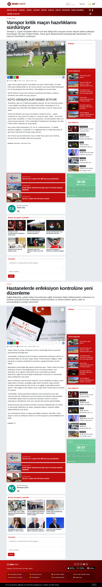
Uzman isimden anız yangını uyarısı (86, 169)
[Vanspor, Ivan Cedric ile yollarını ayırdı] (17, 243)
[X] (78, 564)
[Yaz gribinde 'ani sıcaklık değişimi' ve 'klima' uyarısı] (17, 523)
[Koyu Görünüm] (92, 10)
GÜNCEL (22, 10)
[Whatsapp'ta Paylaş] (14, 77)
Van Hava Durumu (37, 574)
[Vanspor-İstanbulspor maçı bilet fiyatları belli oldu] (55, 225)
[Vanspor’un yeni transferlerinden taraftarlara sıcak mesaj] (17, 225)
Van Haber (82, 158)
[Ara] (90, 10)
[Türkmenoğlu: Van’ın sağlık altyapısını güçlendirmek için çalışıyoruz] (17, 505)
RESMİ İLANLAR (13, 14)
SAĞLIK (51, 10)
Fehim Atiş (11, 80)
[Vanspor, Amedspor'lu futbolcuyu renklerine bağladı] (55, 243)
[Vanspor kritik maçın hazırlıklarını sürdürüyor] (36, 58)
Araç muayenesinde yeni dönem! (85, 162)
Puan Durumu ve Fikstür (16, 577)
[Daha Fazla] (17, 77)
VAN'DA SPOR (12, 10)
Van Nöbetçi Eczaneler (16, 574)
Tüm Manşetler (35, 577)
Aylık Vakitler (72, 195)
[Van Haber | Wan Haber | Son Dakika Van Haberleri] (16, 4)
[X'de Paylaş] (11, 77)
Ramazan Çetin (12, 346)
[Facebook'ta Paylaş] (8, 77)
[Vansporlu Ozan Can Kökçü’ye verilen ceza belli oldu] (36, 243)
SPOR (81, 142)
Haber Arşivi (79, 577)
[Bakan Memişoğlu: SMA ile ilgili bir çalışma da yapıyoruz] (36, 523)
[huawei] (90, 568)
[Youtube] (84, 564)
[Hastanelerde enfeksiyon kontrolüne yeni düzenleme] (36, 324)
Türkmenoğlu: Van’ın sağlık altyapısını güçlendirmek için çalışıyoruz (16, 513)
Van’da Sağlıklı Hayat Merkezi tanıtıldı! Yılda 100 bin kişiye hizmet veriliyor (36, 513)
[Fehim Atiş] (12, 208)
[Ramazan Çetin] (12, 488)
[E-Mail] (18, 211)
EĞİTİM (44, 10)
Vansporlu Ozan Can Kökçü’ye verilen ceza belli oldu (35, 251)
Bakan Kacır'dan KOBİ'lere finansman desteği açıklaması (86, 154)
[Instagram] (81, 564)
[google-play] (81, 568)
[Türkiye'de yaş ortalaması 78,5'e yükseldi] (55, 523)
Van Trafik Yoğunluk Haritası (82, 574)
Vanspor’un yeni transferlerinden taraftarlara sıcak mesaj (16, 233)
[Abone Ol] (63, 77)
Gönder (11, 276)
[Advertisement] (37, 158)
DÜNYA (58, 10)
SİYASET (36, 10)
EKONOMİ (66, 10)
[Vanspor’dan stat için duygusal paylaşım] (36, 225)
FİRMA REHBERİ (77, 10)
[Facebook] (75, 564)
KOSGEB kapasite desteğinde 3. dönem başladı (86, 138)
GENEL (29, 10)
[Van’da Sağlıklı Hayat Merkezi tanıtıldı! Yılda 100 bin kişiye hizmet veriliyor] (36, 505)
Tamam (94, 584)
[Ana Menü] (90, 14)
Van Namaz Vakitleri (59, 574)
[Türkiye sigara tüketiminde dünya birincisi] (55, 505)
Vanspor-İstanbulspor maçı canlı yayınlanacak (86, 146)
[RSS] (87, 564)
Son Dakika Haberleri (58, 577)
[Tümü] (93, 122)
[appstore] (71, 568)
